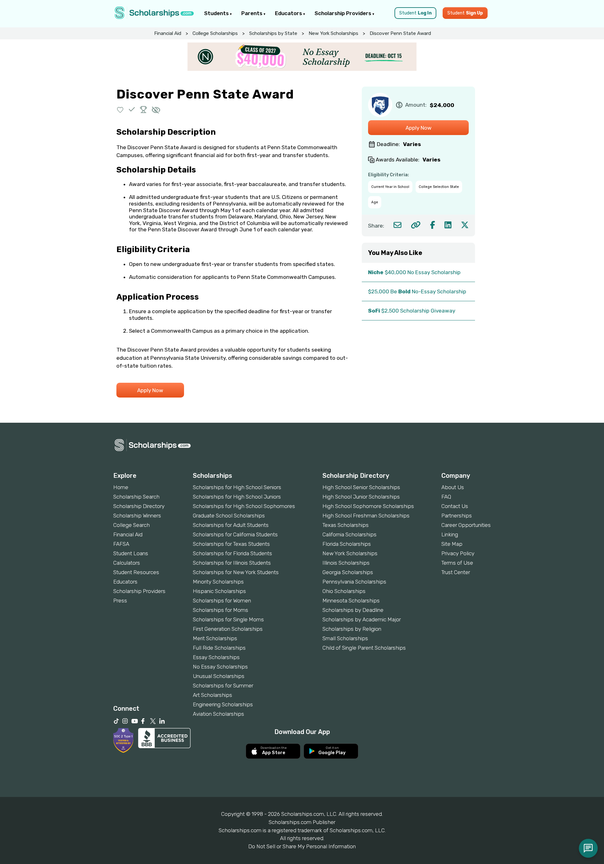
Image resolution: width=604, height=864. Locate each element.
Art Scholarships (212, 695)
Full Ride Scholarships (219, 648)
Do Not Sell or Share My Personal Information (302, 846)
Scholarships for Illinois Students (232, 563)
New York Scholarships (333, 33)
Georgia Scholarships (347, 572)
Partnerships (456, 515)
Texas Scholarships (345, 525)
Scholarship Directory (139, 506)
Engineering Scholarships (223, 704)
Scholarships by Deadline (352, 610)
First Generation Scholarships (228, 629)
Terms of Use (457, 563)
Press (120, 600)
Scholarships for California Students (235, 534)
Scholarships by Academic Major (361, 619)
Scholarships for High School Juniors (237, 497)
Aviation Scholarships (218, 714)
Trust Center (455, 572)
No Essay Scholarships (220, 667)
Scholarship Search (136, 497)
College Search (131, 525)
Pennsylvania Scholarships (354, 582)
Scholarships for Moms (220, 610)
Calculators (126, 563)
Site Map (451, 544)
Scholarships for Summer (223, 685)
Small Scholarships (345, 638)
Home (120, 487)
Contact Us (454, 506)
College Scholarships (215, 33)
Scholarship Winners (137, 515)
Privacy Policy (457, 553)
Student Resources (136, 572)
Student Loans (130, 553)
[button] (120, 109)
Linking (449, 534)
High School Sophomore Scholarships (368, 506)
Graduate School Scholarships (229, 515)
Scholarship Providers (343, 13)
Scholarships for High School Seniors (237, 487)
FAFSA (121, 544)
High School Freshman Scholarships (366, 515)
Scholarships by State (273, 33)
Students (217, 13)
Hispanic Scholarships (219, 591)
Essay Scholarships (216, 657)
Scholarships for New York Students (236, 572)
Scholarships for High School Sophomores (244, 506)
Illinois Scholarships (346, 563)
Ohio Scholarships (344, 591)
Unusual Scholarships (218, 676)
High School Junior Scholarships (361, 497)
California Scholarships (349, 534)
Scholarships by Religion (351, 629)
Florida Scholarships (346, 544)
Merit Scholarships (215, 638)
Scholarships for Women (222, 600)
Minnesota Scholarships (351, 600)
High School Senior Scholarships (361, 487)
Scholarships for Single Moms (228, 619)
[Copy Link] (416, 225)
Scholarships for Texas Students (231, 544)
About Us (452, 487)
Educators (289, 13)
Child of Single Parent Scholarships (364, 648)
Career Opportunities (466, 525)
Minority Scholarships (218, 582)
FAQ (446, 497)
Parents (252, 13)
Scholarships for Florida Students (232, 553)
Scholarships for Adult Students (231, 525)
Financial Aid (167, 33)
